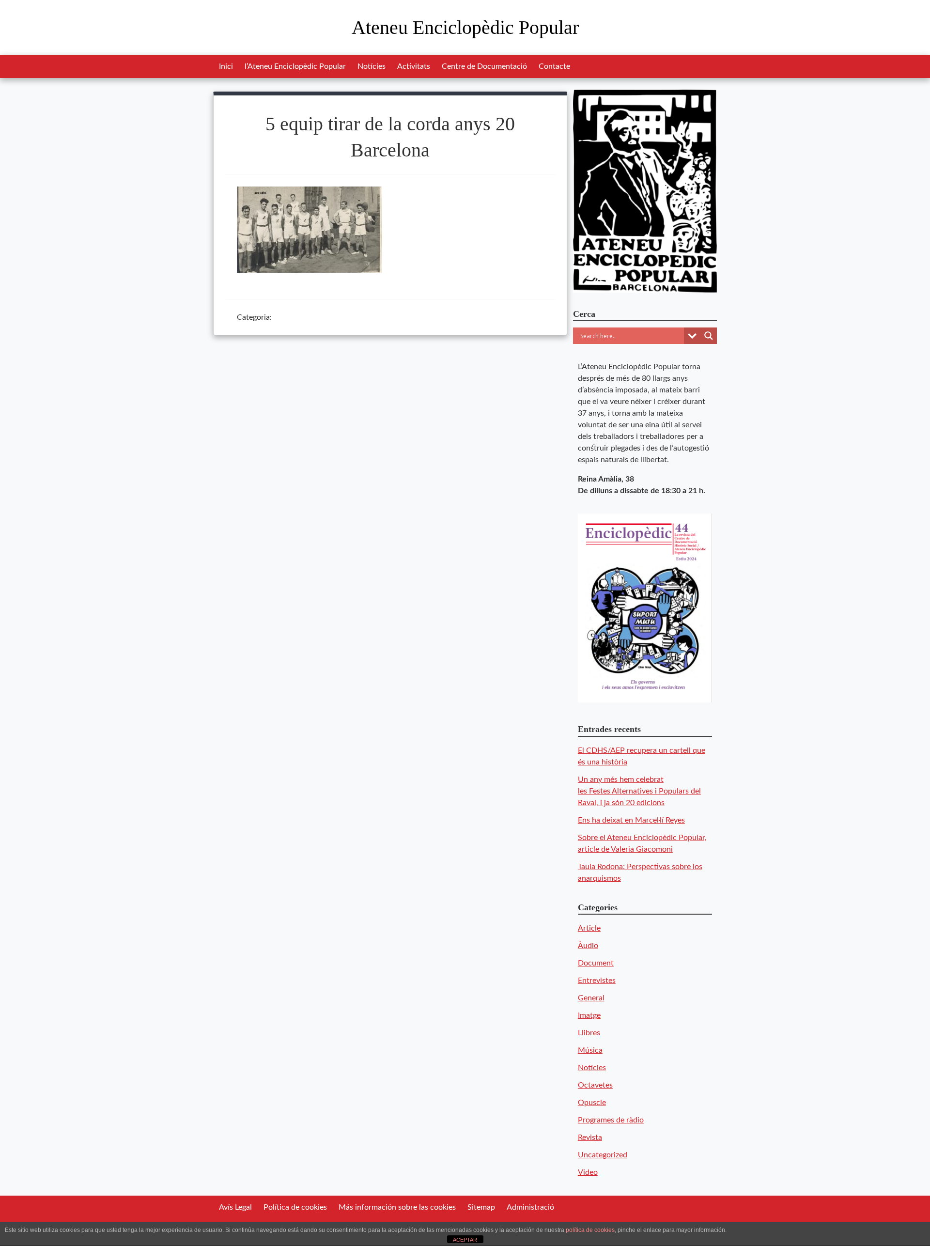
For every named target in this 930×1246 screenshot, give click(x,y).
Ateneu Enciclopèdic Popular (465, 27)
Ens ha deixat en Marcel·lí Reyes (631, 820)
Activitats (413, 66)
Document (596, 963)
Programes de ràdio (611, 1120)
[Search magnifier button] (708, 335)
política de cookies (590, 1230)
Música (590, 1050)
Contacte (554, 66)
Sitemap (481, 1207)
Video (588, 1172)
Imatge (589, 1015)
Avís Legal (235, 1207)
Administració (530, 1207)
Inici (226, 66)
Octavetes (595, 1085)
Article (589, 928)
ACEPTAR (465, 1240)
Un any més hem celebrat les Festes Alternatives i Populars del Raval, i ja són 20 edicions (639, 791)
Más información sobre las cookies (397, 1207)
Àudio (588, 946)
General (591, 998)
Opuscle (592, 1102)
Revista (590, 1137)
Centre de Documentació (484, 66)
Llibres (589, 1033)
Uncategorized (602, 1155)
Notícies (371, 66)
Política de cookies (295, 1207)
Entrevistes (597, 980)
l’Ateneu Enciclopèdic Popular (295, 66)
